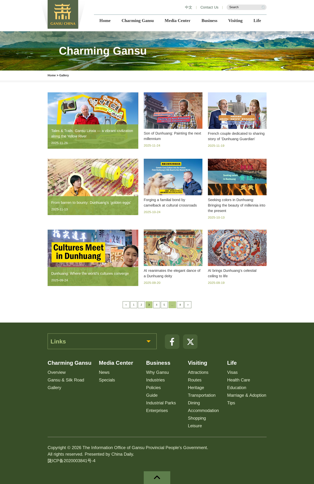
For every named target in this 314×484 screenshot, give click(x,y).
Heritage (196, 387)
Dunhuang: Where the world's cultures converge (90, 273)
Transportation (202, 395)
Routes (195, 379)
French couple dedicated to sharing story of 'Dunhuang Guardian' (236, 136)
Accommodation (203, 410)
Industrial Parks (161, 402)
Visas (232, 372)
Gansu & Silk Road (66, 379)
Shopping (197, 418)
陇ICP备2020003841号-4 (71, 460)
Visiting (197, 363)
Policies (153, 387)
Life (232, 363)
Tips (231, 402)
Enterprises (157, 410)
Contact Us (209, 7)
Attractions (198, 372)
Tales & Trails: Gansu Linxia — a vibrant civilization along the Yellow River (92, 133)
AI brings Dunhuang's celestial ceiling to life (232, 273)
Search (263, 7)
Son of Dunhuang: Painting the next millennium (172, 136)
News (104, 372)
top (157, 477)
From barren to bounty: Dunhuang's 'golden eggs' (91, 203)
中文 (188, 7)
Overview (57, 372)
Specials (107, 379)
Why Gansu (157, 372)
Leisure (195, 425)
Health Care (238, 379)
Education (236, 387)
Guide (152, 395)
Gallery (64, 75)
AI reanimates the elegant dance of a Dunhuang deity (172, 273)
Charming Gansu (69, 363)
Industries (155, 379)
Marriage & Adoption (246, 395)
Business (158, 363)
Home (52, 75)
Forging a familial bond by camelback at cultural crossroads (170, 202)
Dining (194, 402)
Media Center (116, 363)
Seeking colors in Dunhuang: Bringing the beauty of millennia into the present (236, 205)
